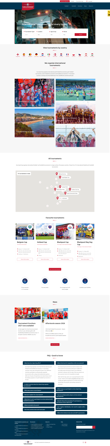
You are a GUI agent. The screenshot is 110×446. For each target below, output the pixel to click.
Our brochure (64, 424)
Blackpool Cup (63, 242)
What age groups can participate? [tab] (33, 390)
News (85, 6)
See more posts (55, 344)
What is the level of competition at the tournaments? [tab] (70, 363)
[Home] (28, 6)
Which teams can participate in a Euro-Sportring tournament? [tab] (68, 389)
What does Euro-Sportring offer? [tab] (33, 363)
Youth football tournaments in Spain (21, 431)
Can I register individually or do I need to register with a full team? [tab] (70, 407)
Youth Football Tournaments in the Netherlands (75, 90)
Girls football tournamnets (36, 425)
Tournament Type (29, 31)
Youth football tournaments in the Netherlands (21, 434)
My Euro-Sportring (65, 1)
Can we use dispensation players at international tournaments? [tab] (69, 395)
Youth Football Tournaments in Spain (34, 123)
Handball (74, 6)
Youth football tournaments (36, 424)
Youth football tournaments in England (21, 426)
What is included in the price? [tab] (32, 405)
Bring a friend (49, 427)
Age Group (53, 31)
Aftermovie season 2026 (55, 323)
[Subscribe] (93, 427)
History (48, 425)
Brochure (80, 6)
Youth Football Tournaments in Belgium (75, 113)
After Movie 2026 (75, 136)
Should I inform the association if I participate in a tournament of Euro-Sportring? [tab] (69, 401)
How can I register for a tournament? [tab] (34, 394)
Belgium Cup (22, 242)
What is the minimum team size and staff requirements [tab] (71, 412)
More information (25, 259)
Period (65, 31)
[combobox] (29, 34)
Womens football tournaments (37, 427)
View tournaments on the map (56, 41)
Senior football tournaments (37, 428)
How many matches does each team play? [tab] (35, 409)
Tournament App (79, 1)
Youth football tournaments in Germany (21, 429)
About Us (91, 6)
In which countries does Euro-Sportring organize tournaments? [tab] (36, 385)
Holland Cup (42, 242)
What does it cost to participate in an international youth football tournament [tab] (38, 399)
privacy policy (90, 430)
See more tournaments (55, 269)
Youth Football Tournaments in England (34, 93)
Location (40, 31)
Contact (72, 1)
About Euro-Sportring (51, 424)
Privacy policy (64, 425)
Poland (73, 56)
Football (66, 6)
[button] (57, 198)
